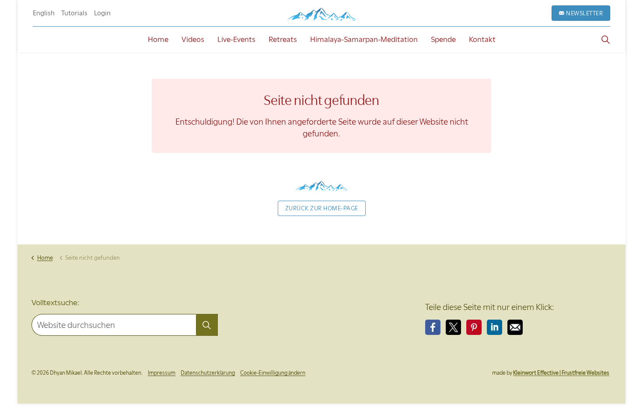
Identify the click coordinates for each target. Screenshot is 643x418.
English (44, 13)
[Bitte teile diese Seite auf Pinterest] (474, 327)
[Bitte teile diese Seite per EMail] (515, 327)
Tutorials (74, 13)
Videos (193, 39)
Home (158, 39)
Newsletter (584, 13)
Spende (443, 39)
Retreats (283, 39)
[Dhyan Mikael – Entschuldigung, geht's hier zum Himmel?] (321, 14)
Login (102, 13)
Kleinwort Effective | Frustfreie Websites (561, 372)
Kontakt (482, 39)
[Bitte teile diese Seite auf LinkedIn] (494, 327)
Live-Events (236, 39)
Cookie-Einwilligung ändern (272, 372)
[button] (207, 325)
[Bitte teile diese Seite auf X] (453, 327)
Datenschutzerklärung (208, 372)
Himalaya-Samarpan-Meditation (364, 39)
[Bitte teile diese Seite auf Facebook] (432, 327)
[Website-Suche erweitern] (605, 39)
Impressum (161, 372)
